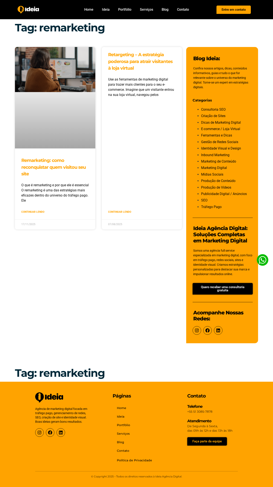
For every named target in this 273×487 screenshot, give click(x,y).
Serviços (146, 9)
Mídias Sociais (212, 174)
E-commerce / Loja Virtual (220, 129)
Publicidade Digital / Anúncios (224, 194)
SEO (204, 200)
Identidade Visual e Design (221, 148)
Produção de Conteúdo (218, 181)
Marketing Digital (214, 168)
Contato (183, 9)
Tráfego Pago (211, 207)
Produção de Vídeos (216, 187)
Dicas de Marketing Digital (221, 122)
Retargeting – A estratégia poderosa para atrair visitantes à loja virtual (140, 61)
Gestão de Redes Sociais (219, 142)
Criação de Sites (213, 116)
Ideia (106, 9)
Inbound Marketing (215, 155)
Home (88, 9)
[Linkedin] (218, 330)
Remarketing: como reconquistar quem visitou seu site (53, 167)
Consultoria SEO (213, 109)
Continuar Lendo (32, 211)
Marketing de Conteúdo (218, 161)
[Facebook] (207, 330)
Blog (165, 9)
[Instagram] (197, 330)
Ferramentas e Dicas (216, 135)
